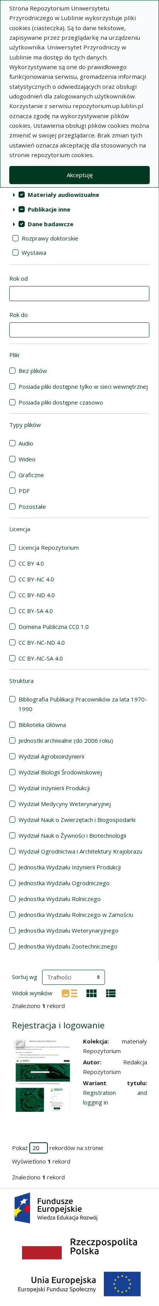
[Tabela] (111, 992)
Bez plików (33, 370)
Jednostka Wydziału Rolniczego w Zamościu (76, 914)
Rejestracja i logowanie (58, 1025)
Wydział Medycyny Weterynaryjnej (65, 804)
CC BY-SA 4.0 (36, 611)
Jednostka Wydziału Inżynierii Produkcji (70, 867)
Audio (26, 443)
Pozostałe (32, 506)
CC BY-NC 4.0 (36, 579)
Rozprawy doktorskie (50, 238)
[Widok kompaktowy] (91, 992)
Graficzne (31, 475)
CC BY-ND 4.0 (37, 595)
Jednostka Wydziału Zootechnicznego (68, 946)
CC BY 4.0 (31, 563)
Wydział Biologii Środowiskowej (60, 772)
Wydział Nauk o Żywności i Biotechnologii (72, 835)
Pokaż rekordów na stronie (57, 1148)
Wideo (27, 459)
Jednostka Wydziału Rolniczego (60, 899)
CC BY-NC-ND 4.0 (42, 642)
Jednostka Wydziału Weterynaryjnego (68, 930)
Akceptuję (80, 175)
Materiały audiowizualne (63, 194)
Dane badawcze (50, 224)
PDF (24, 491)
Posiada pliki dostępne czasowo (61, 402)
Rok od (18, 278)
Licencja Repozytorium (49, 547)
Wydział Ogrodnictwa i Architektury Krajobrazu (80, 851)
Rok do (18, 314)
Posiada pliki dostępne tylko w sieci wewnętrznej (83, 386)
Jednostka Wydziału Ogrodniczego (64, 883)
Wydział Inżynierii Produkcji (54, 788)
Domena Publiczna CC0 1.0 (54, 626)
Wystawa (34, 252)
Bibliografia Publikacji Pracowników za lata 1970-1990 (83, 704)
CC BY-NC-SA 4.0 (41, 658)
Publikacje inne (49, 209)
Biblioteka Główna (42, 724)
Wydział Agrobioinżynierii (51, 756)
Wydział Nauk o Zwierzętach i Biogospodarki (77, 819)
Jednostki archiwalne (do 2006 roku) (66, 740)
